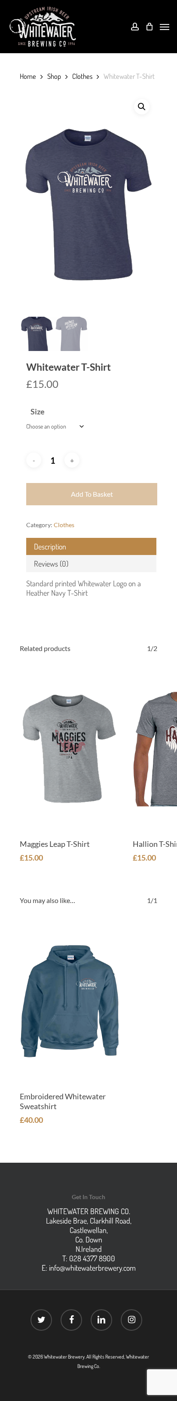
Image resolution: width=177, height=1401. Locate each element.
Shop (54, 76)
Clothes (82, 76)
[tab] (91, 546)
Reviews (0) (51, 563)
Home (28, 76)
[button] (142, 106)
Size (38, 411)
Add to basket (92, 494)
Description (50, 546)
